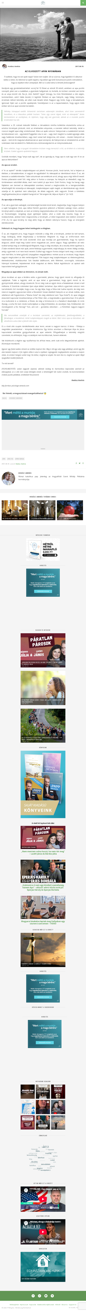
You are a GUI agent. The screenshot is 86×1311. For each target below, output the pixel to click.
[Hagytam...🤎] (28, 1092)
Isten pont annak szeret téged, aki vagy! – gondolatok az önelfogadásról (42, 701)
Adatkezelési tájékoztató (45, 1305)
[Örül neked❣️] (58, 1122)
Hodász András (14, 66)
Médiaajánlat (14, 1305)
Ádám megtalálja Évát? (70, 518)
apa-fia (10, 459)
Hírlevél (57, 1305)
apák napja (19, 459)
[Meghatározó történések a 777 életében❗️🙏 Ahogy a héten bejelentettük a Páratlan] (58, 1092)
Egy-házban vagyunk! (29, 1279)
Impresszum (24, 1305)
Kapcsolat (32, 1305)
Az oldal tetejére (76, 1307)
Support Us (72, 1305)
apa (4, 459)
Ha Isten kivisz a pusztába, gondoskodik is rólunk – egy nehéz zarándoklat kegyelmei (42, 738)
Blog (5, 398)
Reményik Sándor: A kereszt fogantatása (36, 964)
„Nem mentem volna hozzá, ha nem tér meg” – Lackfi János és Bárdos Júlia (42, 663)
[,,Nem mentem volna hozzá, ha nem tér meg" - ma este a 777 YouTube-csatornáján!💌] (58, 1107)
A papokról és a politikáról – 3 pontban (42, 518)
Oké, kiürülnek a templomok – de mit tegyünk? (14, 518)
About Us (64, 1305)
